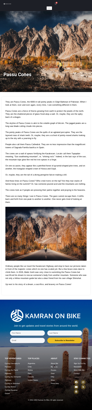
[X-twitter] (83, 387)
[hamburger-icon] (49, 8)
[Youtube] (76, 387)
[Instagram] (83, 382)
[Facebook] (76, 382)
